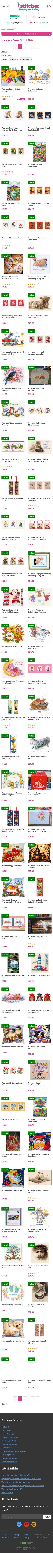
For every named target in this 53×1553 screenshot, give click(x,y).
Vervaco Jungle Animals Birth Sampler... (12, 794)
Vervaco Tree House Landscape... (36, 1120)
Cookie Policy (26, 1536)
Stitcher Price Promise (9, 1437)
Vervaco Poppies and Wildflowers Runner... (37, 830)
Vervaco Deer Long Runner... (36, 389)
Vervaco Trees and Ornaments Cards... (36, 353)
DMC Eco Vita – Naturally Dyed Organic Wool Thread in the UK (22, 1485)
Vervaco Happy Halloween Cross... (36, 1084)
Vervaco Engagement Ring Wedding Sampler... (39, 575)
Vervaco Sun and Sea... (11, 1119)
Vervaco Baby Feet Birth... (12, 1305)
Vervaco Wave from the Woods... (11, 424)
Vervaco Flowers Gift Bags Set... (39, 1381)
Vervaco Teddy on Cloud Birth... (12, 937)
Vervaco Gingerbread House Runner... (37, 794)
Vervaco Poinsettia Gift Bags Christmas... (11, 575)
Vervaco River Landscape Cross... (12, 204)
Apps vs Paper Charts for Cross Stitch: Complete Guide (21, 1478)
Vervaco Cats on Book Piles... (37, 1342)
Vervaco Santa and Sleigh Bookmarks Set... (12, 830)
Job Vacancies (5, 1536)
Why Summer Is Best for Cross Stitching (15, 1482)
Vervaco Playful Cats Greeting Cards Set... (10, 538)
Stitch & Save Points (9, 1441)
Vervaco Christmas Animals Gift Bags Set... (38, 538)
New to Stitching (7, 1434)
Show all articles (7, 1492)
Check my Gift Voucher (9, 1458)
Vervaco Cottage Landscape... (35, 165)
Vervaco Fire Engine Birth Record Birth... (12, 353)
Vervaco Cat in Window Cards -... (11, 165)
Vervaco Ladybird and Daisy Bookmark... (37, 901)
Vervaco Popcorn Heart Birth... (11, 1381)
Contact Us (5, 1427)
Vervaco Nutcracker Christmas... (37, 239)
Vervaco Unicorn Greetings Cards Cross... (37, 682)
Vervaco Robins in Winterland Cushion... (11, 901)
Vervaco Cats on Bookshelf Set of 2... (12, 499)
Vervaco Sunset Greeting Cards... (38, 204)
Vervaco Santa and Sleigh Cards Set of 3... (39, 129)
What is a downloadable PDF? (11, 1489)
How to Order (6, 1430)
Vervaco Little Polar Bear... (12, 1341)
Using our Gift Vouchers (9, 1444)
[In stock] (13, 76)
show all (4, 51)
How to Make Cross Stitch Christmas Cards (16, 1475)
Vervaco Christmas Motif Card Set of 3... (39, 499)
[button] (8, 6)
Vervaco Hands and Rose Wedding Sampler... (38, 278)
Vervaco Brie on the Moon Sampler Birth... (12, 682)
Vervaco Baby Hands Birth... (37, 758)
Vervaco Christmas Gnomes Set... (13, 239)
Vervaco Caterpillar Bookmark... (10, 758)
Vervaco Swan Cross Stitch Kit (12, 976)
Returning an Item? (8, 1454)
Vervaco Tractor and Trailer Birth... (10, 460)
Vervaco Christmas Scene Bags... (12, 1084)
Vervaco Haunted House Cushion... (38, 867)
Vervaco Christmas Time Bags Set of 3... (38, 1011)
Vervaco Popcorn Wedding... (35, 647)
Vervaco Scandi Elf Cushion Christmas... (10, 611)
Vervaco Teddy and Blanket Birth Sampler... (11, 129)
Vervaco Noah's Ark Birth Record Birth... (39, 718)
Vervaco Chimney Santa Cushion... (38, 1155)
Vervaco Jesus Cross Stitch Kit (39, 1267)
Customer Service (7, 1447)
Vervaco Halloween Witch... (36, 1048)
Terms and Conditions (9, 1461)
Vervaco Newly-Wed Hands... (37, 1306)
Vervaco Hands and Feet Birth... (38, 1191)
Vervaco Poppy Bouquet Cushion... (11, 867)
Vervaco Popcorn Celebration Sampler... (37, 611)
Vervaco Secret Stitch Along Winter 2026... (10, 1230)
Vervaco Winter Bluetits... (12, 1047)
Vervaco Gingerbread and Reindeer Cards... (12, 317)
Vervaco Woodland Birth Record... (12, 1267)
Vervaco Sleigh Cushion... (12, 1191)
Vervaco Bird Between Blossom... (11, 389)
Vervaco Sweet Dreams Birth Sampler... (38, 317)
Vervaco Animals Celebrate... (35, 90)
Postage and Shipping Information (13, 1451)
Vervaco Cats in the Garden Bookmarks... (13, 718)
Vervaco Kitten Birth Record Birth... (37, 1230)
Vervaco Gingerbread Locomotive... (10, 1011)
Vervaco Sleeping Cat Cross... (37, 937)
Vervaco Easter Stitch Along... (10, 90)
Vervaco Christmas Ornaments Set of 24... (10, 278)
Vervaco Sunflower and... (12, 647)
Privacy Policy (16, 1536)
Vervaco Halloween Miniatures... (36, 424)
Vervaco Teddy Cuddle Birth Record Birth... (38, 460)
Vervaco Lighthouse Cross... (39, 976)
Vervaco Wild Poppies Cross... (11, 1155)
